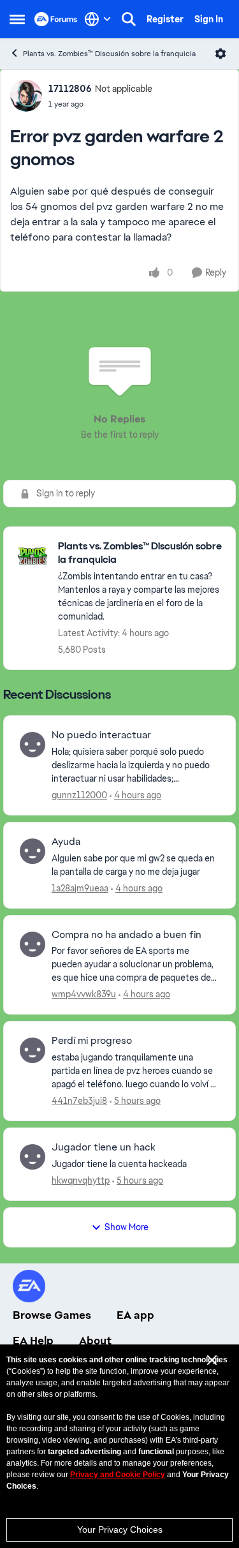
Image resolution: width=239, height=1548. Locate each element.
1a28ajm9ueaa (80, 888)
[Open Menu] (220, 54)
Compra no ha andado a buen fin (126, 934)
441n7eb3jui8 (79, 1100)
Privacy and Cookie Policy (117, 1474)
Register (165, 19)
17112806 (70, 88)
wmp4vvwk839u (84, 994)
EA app (135, 1315)
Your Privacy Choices (120, 1529)
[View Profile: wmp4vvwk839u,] (32, 944)
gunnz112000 (79, 795)
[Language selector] (98, 19)
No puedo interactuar (101, 735)
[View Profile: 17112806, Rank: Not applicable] (26, 96)
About (95, 1341)
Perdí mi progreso (92, 1040)
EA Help (33, 1341)
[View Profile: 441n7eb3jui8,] (32, 1050)
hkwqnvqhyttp (81, 1180)
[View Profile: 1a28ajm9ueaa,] (32, 851)
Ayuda (66, 841)
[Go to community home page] (56, 19)
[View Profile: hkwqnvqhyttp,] (32, 1157)
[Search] (128, 19)
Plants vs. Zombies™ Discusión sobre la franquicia (109, 53)
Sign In (208, 19)
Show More (126, 1227)
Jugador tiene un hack (104, 1147)
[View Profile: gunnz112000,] (32, 744)
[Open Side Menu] (17, 19)
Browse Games (52, 1315)
